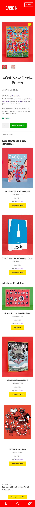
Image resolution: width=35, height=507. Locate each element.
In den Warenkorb (18, 125)
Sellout (11, 134)
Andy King (22, 101)
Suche (17, 503)
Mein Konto (6, 503)
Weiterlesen (17, 327)
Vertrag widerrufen (17, 497)
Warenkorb (27, 502)
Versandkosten (16, 96)
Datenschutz (6, 487)
